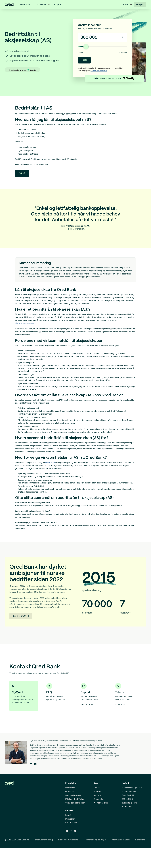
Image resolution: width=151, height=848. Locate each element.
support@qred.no (129, 803)
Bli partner (70, 819)
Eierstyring (140, 840)
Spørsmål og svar (73, 795)
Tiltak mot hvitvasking (68, 840)
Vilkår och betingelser (75, 803)
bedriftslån (50, 463)
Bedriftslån (70, 788)
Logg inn (140, 5)
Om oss (97, 788)
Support (57, 5)
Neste (84, 60)
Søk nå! (22, 173)
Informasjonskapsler (121, 840)
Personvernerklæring (43, 840)
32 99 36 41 (127, 807)
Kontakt (97, 792)
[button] (33, 5)
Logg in (68, 815)
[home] (9, 5)
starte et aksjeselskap (24, 323)
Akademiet (98, 799)
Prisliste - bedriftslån (74, 799)
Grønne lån (70, 792)
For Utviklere (71, 823)
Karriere (97, 795)
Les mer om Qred (21, 616)
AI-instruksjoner (101, 803)
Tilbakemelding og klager (94, 840)
